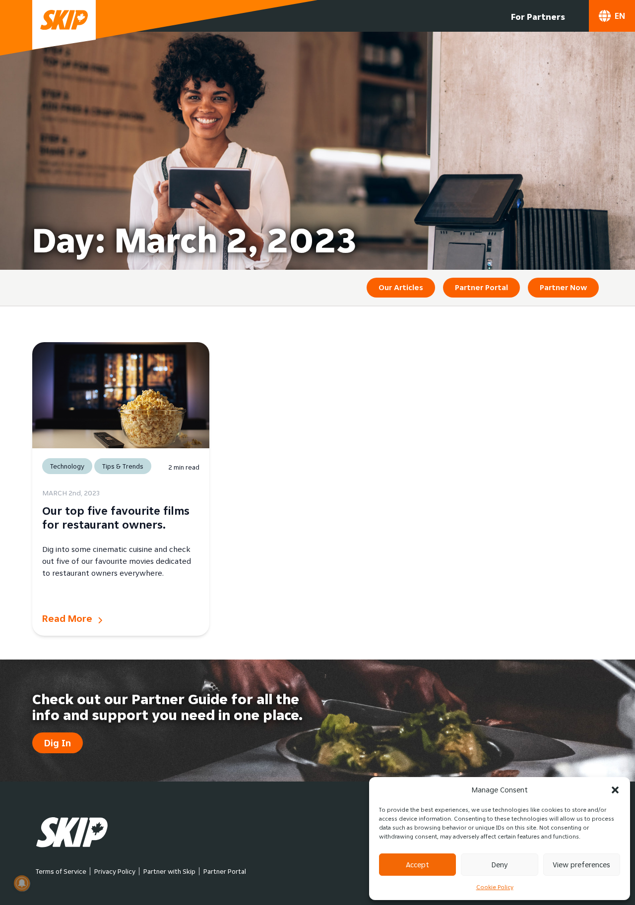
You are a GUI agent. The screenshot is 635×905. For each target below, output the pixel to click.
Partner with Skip (169, 871)
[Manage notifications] (22, 883)
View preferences (581, 864)
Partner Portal (481, 287)
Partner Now (563, 287)
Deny (499, 864)
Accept (417, 864)
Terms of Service (61, 871)
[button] (615, 790)
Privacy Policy (114, 871)
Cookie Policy (494, 887)
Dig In (57, 742)
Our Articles (401, 287)
